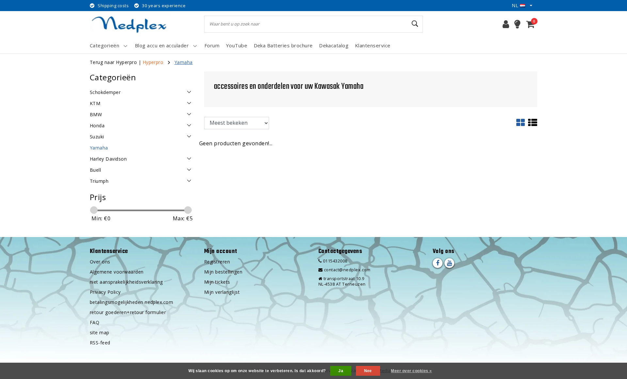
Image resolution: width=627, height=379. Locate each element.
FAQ (94, 322)
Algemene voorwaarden (117, 272)
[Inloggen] (506, 24)
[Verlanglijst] (517, 24)
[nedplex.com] (130, 24)
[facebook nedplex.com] (437, 263)
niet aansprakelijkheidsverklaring (126, 282)
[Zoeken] (415, 24)
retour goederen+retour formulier (128, 312)
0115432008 (334, 261)
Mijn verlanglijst (222, 292)
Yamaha (183, 62)
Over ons (100, 262)
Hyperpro (153, 62)
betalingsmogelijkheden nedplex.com (131, 302)
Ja (340, 371)
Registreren (217, 262)
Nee (368, 371)
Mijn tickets (217, 282)
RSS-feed (100, 343)
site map (99, 332)
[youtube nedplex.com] (449, 263)
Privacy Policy (105, 292)
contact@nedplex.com (347, 270)
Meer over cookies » (411, 371)
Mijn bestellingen (223, 272)
